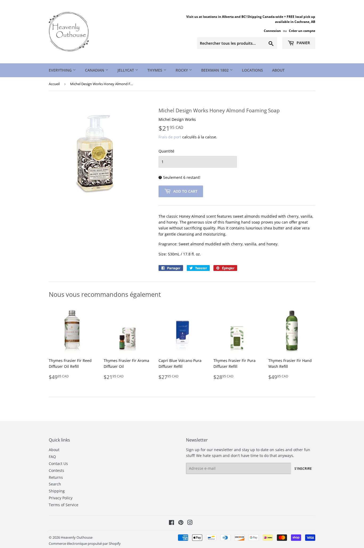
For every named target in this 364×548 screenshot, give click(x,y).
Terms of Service (63, 504)
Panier (303, 42)
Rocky (182, 70)
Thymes (155, 70)
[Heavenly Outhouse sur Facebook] (171, 523)
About (278, 70)
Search (55, 484)
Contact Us (58, 463)
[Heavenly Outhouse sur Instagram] (190, 523)
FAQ (52, 456)
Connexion (272, 30)
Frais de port (170, 136)
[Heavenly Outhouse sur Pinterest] (181, 523)
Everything (61, 70)
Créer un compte (302, 30)
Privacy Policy (60, 497)
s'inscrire (303, 468)
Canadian (95, 70)
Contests (56, 470)
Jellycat (126, 70)
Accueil (54, 83)
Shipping (57, 490)
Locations (252, 70)
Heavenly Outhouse (76, 537)
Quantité (166, 151)
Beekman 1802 (215, 70)
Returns (56, 477)
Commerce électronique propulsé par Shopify (85, 543)
